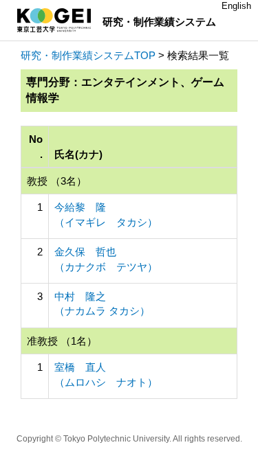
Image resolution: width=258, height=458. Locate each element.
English (236, 6)
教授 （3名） (57, 181)
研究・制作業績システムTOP (88, 55)
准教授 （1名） (62, 341)
